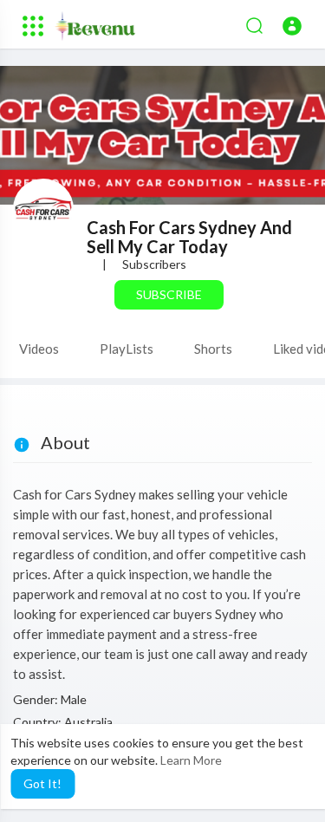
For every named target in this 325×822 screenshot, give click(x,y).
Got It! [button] (42, 783)
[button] (292, 26)
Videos (39, 348)
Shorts (213, 348)
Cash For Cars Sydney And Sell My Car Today (189, 237)
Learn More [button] (191, 760)
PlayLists (126, 348)
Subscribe (169, 294)
